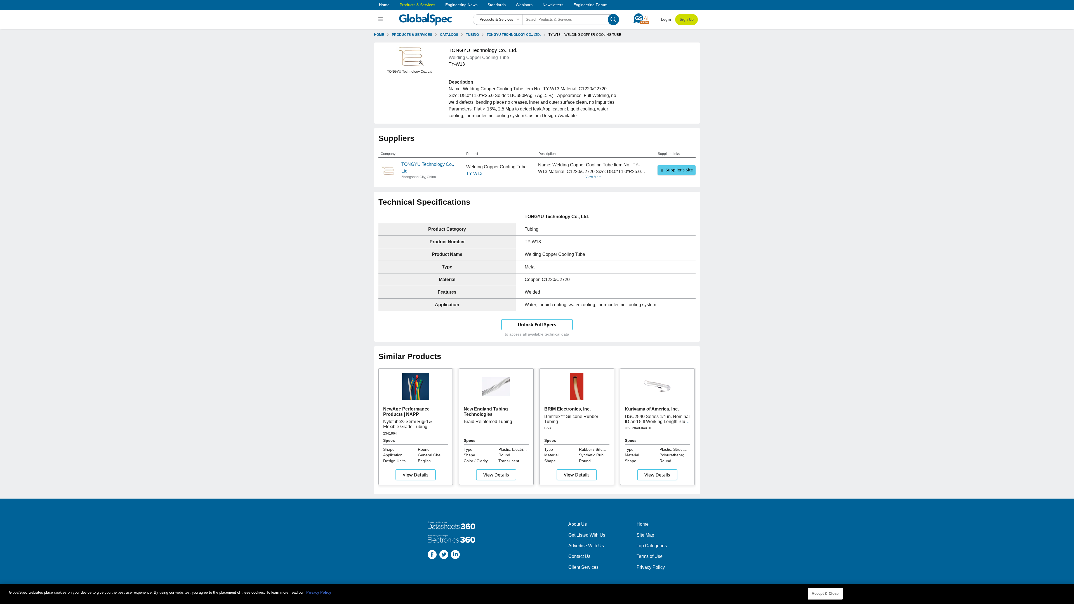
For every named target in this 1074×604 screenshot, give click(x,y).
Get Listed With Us (586, 535)
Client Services (583, 567)
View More (593, 177)
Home (384, 5)
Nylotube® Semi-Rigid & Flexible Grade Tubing (407, 424)
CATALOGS (449, 35)
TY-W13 (474, 173)
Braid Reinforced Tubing (488, 421)
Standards (496, 5)
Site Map (645, 535)
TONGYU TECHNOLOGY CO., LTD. (514, 35)
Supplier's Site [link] (679, 170)
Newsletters (553, 5)
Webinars (524, 5)
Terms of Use (650, 556)
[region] (537, 594)
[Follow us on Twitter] (443, 555)
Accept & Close (825, 593)
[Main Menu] (381, 19)
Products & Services (417, 5)
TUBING (472, 35)
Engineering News (461, 5)
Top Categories (652, 545)
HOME (379, 35)
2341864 (390, 433)
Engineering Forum (590, 5)
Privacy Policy (651, 567)
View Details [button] (415, 475)
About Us (577, 524)
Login (666, 19)
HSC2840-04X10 (638, 428)
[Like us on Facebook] (432, 555)
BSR (547, 428)
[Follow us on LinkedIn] (455, 555)
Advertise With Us (586, 545)
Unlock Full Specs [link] (537, 325)
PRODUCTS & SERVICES (412, 35)
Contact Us (579, 556)
